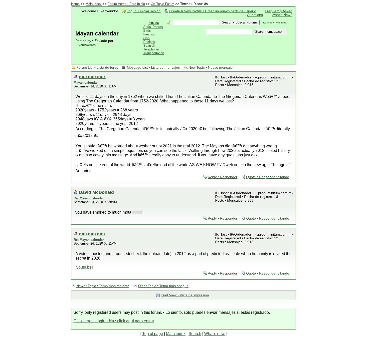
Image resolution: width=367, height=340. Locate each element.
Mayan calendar (86, 82)
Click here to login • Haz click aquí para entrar (113, 321)
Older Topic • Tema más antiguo (163, 286)
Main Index (94, 4)
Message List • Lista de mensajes (153, 67)
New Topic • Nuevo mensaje (210, 67)
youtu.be (84, 267)
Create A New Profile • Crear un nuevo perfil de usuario (212, 11)
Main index (175, 334)
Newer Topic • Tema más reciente (102, 286)
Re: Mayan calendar (89, 198)
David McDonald (96, 192)
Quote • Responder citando (267, 177)
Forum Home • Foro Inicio (126, 4)
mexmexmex (85, 44)
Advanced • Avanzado (273, 22)
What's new (214, 334)
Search (194, 334)
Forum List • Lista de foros (97, 67)
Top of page (152, 334)
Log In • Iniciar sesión (144, 11)
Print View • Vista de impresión (185, 295)
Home (75, 4)
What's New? (282, 15)
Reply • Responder (222, 177)
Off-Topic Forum (162, 4)
